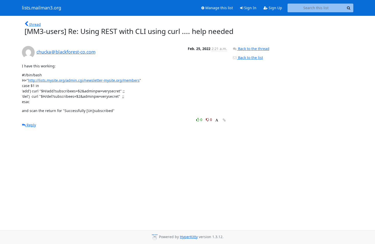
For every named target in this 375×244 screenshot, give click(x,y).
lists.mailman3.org (41, 8)
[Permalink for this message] (224, 120)
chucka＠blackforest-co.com (65, 52)
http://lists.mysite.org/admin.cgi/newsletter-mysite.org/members (84, 80)
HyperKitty (189, 236)
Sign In (249, 7)
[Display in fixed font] (216, 120)
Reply (31, 125)
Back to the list (250, 57)
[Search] (348, 8)
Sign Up (275, 7)
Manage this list (218, 7)
